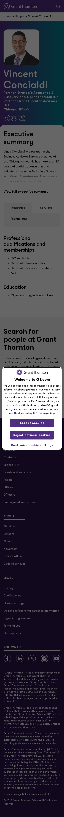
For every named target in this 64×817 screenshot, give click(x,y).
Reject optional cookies (31, 435)
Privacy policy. (45, 413)
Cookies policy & (24, 413)
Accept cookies (32, 423)
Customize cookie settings (32, 445)
